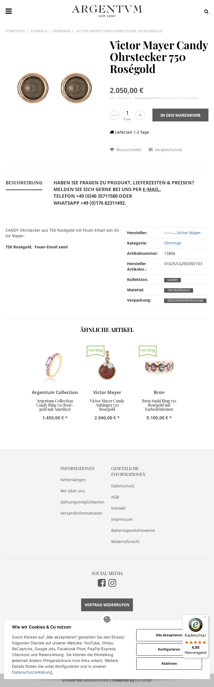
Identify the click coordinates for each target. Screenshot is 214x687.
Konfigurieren (169, 649)
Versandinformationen (81, 513)
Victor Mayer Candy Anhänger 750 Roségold (107, 405)
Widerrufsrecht (125, 541)
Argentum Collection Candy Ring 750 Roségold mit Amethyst (55, 405)
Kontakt (118, 508)
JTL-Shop (143, 680)
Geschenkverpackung (185, 300)
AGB (115, 497)
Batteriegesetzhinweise (132, 530)
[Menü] (205, 618)
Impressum (122, 519)
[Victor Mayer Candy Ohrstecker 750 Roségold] (55, 88)
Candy (172, 280)
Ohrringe (172, 243)
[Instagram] (112, 582)
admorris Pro (96, 680)
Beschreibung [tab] (24, 182)
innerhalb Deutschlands (166, 98)
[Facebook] (102, 582)
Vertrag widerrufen (107, 604)
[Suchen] (204, 11)
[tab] (124, 196)
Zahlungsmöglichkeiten (81, 502)
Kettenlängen (73, 479)
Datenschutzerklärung (32, 672)
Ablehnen (169, 663)
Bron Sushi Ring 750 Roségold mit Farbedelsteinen (159, 405)
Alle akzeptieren (169, 635)
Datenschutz (123, 485)
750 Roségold (178, 290)
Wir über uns (72, 490)
